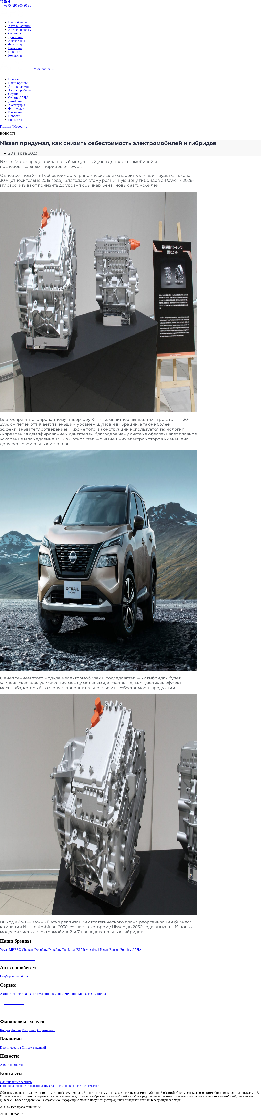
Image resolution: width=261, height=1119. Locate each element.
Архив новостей (11, 1064)
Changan (28, 949)
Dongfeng (41, 949)
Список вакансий (34, 1047)
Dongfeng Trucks (59, 949)
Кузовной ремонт (49, 993)
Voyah (4, 949)
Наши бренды (18, 22)
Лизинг (16, 1030)
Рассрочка (29, 1030)
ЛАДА (137, 949)
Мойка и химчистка (92, 993)
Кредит (5, 1030)
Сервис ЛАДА (18, 97)
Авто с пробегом (20, 29)
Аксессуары (16, 40)
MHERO (15, 949)
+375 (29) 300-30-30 (17, 5)
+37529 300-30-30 (41, 68)
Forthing (125, 949)
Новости (14, 51)
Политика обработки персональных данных (30, 1085)
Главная (13, 79)
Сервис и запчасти (23, 993)
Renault (114, 949)
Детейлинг (15, 37)
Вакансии (15, 48)
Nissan (104, 949)
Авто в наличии (19, 26)
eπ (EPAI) (78, 949)
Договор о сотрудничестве (80, 1085)
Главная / (6, 126)
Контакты (15, 55)
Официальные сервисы (16, 1082)
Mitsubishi (92, 949)
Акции (5, 993)
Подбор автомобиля (14, 976)
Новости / (20, 126)
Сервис (13, 33)
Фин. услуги (17, 44)
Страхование (46, 1030)
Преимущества (10, 1047)
